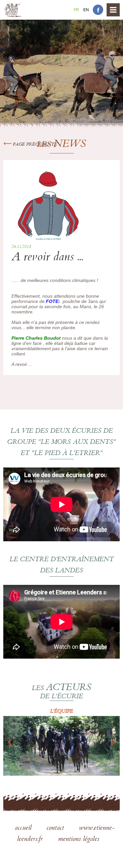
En (86, 10)
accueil (24, 828)
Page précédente (34, 144)
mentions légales (78, 839)
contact (56, 828)
